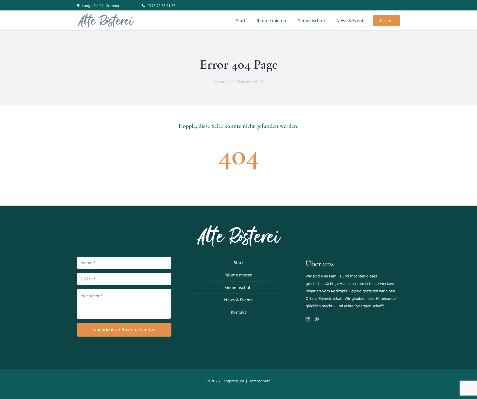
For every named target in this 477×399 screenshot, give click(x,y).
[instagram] (308, 319)
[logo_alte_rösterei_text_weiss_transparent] (238, 227)
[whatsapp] (317, 319)
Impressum (234, 380)
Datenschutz (259, 380)
